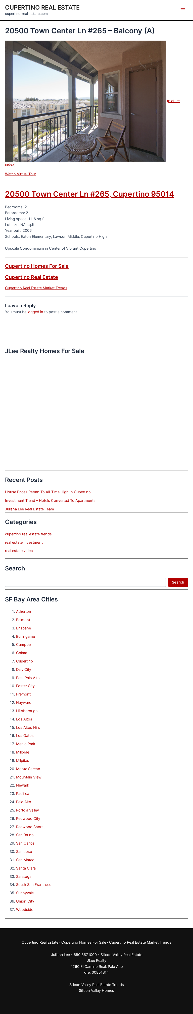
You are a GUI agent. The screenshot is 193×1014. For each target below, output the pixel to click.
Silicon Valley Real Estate (121, 954)
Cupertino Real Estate (42, 7)
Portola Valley (27, 810)
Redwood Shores (30, 827)
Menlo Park (25, 744)
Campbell (24, 644)
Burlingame (25, 636)
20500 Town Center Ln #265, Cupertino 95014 (89, 193)
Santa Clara (26, 868)
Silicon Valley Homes (96, 990)
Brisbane (23, 628)
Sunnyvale (25, 893)
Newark (22, 785)
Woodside (24, 909)
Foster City (25, 686)
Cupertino (24, 661)
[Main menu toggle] (182, 10)
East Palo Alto (28, 678)
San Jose (24, 851)
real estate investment (24, 542)
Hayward (23, 702)
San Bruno (25, 835)
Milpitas (22, 760)
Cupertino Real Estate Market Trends (36, 288)
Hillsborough (27, 711)
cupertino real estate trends (28, 534)
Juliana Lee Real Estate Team (29, 509)
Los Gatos (25, 735)
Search (178, 582)
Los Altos (24, 719)
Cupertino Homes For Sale (37, 266)
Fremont (23, 694)
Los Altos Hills (28, 727)
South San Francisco (34, 884)
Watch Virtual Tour (20, 174)
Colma (21, 653)
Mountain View (28, 777)
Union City (25, 901)
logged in (35, 312)
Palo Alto (23, 802)
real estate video (19, 550)
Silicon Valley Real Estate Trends (96, 984)
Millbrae (22, 752)
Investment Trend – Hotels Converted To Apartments (50, 500)
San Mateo (25, 860)
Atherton (23, 611)
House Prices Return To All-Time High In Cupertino (48, 492)
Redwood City (28, 818)
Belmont (23, 620)
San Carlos (25, 843)
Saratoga (23, 876)
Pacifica (22, 793)
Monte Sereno (28, 769)
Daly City (23, 669)
